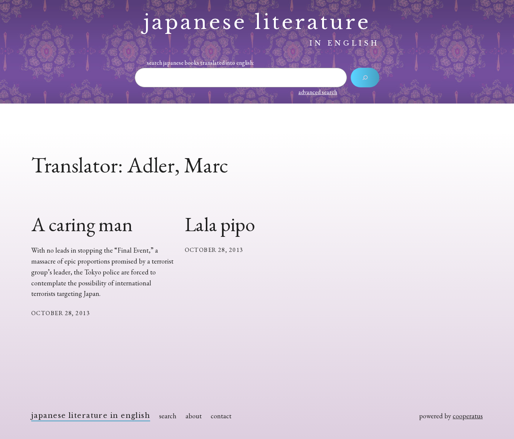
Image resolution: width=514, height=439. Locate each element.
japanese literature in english (90, 416)
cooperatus (468, 416)
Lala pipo (220, 224)
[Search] (365, 77)
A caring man (81, 224)
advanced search (317, 92)
